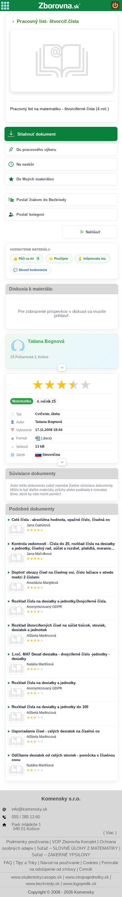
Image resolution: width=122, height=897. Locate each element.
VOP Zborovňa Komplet (74, 841)
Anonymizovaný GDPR (44, 607)
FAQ (8, 862)
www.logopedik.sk (79, 883)
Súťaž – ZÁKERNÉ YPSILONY (61, 854)
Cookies (90, 862)
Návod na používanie (59, 862)
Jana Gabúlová (38, 525)
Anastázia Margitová (42, 583)
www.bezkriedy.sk (43, 883)
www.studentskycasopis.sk (36, 877)
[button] (62, 367)
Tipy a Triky (26, 862)
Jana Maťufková (39, 554)
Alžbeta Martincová (41, 636)
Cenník (85, 869)
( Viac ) (110, 832)
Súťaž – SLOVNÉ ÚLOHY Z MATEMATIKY (77, 848)
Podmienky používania (27, 841)
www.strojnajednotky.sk (87, 877)
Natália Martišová (40, 664)
